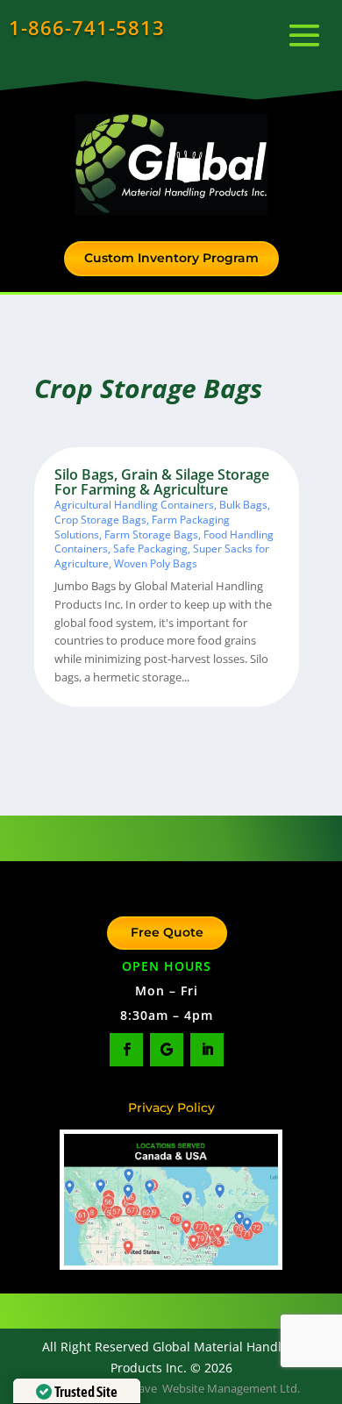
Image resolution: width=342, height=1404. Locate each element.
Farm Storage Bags (151, 534)
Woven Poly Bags (155, 563)
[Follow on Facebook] (126, 1049)
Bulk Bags (243, 504)
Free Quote (167, 932)
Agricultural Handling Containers (134, 504)
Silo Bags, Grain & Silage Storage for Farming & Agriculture (161, 482)
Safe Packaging (150, 548)
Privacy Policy (171, 1107)
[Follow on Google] (166, 1049)
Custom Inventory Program (171, 258)
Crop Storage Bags (100, 519)
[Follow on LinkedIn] (207, 1049)
